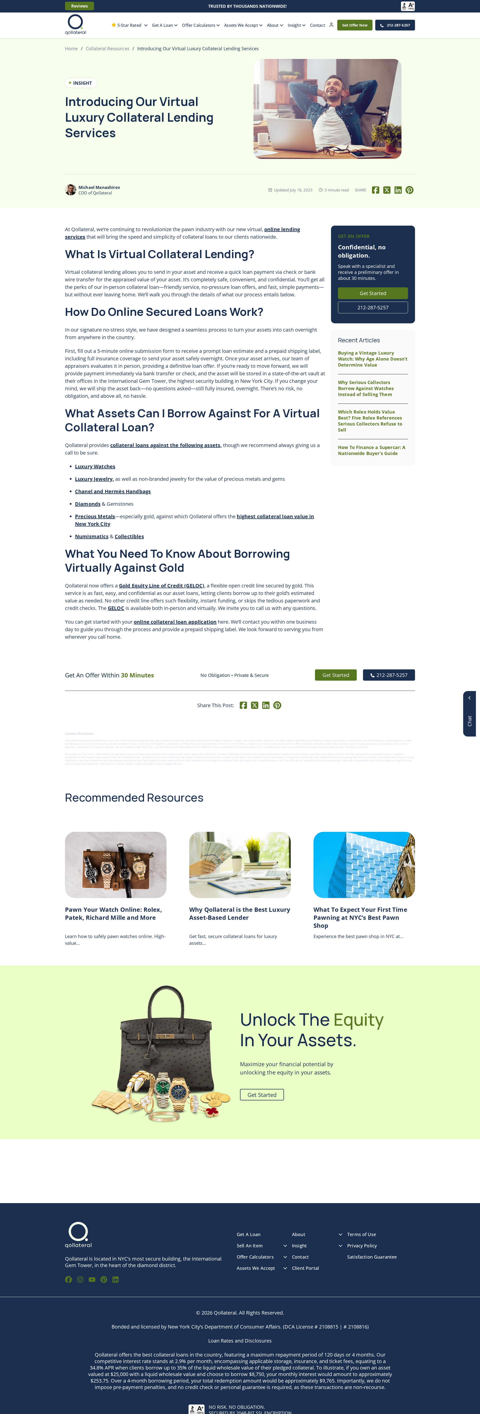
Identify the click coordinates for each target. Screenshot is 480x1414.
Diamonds (87, 503)
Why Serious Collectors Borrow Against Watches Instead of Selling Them (366, 388)
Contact (317, 25)
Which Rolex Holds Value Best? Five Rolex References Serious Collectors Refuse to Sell (370, 421)
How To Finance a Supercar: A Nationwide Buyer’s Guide (371, 450)
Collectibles (129, 536)
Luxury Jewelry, (94, 478)
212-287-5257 (398, 25)
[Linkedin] (398, 190)
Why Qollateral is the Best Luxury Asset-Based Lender (239, 914)
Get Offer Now (355, 25)
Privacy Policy (362, 1246)
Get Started (373, 293)
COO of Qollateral (99, 190)
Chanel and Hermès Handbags (113, 491)
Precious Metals (95, 516)
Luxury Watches (95, 466)
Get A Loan (162, 25)
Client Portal (331, 24)
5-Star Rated (129, 25)
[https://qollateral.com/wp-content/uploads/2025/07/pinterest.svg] (103, 1280)
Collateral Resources (108, 48)
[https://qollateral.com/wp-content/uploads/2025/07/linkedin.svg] (115, 1280)
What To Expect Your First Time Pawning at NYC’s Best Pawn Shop (360, 918)
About (273, 25)
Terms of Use (361, 1234)
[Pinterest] (409, 190)
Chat (469, 711)
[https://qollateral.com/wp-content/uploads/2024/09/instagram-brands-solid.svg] (80, 1280)
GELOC (116, 608)
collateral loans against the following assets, (166, 445)
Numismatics (91, 536)
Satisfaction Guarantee (372, 1257)
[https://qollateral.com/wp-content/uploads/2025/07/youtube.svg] (92, 1280)
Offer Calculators (198, 25)
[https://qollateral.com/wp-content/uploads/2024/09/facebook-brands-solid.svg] (68, 1280)
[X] (387, 190)
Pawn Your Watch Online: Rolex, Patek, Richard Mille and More (113, 914)
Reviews (79, 6)
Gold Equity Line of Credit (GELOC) (161, 585)
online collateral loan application (175, 621)
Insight (294, 25)
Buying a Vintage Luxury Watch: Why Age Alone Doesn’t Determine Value (373, 359)
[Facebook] (376, 190)
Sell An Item (250, 1246)
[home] (75, 25)
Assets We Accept (241, 25)
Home (71, 48)
